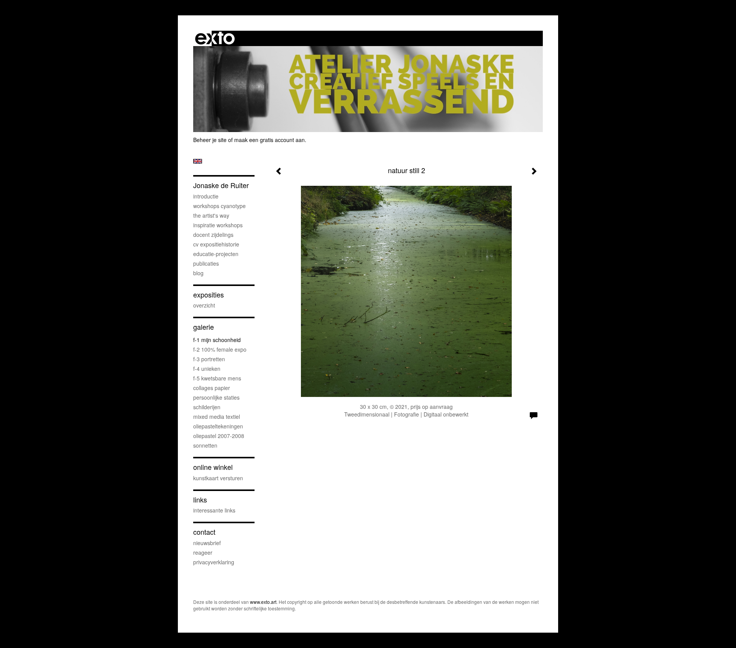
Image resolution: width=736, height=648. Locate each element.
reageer (202, 552)
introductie (206, 196)
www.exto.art (263, 601)
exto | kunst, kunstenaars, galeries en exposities (215, 38)
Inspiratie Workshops (218, 225)
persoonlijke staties (216, 397)
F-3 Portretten (209, 359)
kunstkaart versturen (218, 478)
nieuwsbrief (207, 543)
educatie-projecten (215, 254)
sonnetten (205, 445)
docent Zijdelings (213, 234)
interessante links (214, 510)
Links (200, 499)
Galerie (203, 327)
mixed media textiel (216, 416)
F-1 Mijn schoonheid (217, 340)
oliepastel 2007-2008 (218, 436)
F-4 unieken (206, 368)
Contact (204, 532)
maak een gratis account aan (269, 140)
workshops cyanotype (219, 206)
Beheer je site (210, 140)
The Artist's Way (211, 215)
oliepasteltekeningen (218, 426)
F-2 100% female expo (219, 349)
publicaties (206, 263)
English (197, 161)
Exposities (208, 294)
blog (198, 273)
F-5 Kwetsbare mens (217, 378)
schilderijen (206, 407)
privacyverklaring (213, 562)
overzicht (204, 305)
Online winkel (213, 467)
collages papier (211, 388)
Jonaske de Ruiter (221, 185)
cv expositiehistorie (216, 244)
